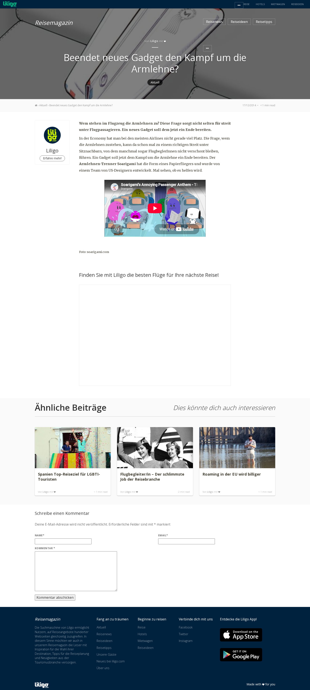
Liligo (46, 491)
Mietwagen (145, 641)
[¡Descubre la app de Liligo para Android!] (241, 655)
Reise (142, 627)
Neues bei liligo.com (111, 661)
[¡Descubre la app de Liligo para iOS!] (241, 635)
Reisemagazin (54, 22)
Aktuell (155, 82)
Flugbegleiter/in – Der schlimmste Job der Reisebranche (152, 477)
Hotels (142, 634)
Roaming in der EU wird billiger (231, 474)
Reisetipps (264, 21)
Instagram (186, 641)
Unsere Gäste (106, 654)
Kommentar (45, 548)
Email (163, 535)
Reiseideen (239, 21)
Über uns (103, 668)
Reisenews (214, 21)
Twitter (183, 634)
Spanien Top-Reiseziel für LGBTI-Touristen (69, 477)
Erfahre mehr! (52, 158)
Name (39, 535)
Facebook (186, 627)
